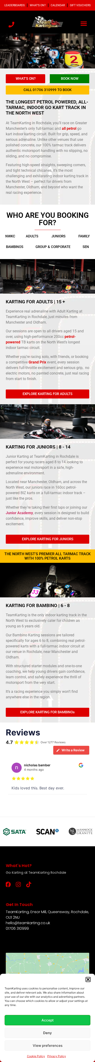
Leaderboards (14, 5)
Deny (47, 1033)
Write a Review (73, 750)
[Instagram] (18, 884)
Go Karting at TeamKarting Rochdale (36, 872)
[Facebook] (8, 884)
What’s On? (38, 5)
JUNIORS (58, 236)
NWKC (10, 236)
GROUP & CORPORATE (53, 247)
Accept (48, 1020)
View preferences (47, 1045)
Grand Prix (37, 362)
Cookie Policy (36, 1056)
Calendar (58, 5)
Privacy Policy (56, 1056)
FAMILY (84, 236)
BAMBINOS (14, 247)
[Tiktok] (28, 884)
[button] (88, 979)
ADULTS (32, 236)
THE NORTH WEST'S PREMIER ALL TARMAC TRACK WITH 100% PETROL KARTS (47, 556)
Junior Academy (19, 513)
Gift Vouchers (80, 5)
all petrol (68, 128)
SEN (86, 247)
